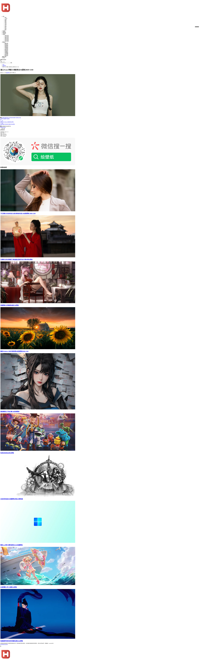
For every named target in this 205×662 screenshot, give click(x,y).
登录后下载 (3, 127)
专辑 (4, 42)
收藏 (5, 118)
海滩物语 (6, 52)
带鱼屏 (4, 30)
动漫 (5, 19)
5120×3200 (7, 40)
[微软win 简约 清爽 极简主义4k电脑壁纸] (37, 542)
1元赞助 (4, 56)
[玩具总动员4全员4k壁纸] (37, 450)
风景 (5, 17)
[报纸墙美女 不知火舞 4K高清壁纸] (37, 409)
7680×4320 (7, 35)
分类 (3, 16)
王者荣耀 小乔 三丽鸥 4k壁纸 (8, 587)
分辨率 (4, 34)
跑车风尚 (6, 55)
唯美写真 (6, 117)
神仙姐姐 (6, 45)
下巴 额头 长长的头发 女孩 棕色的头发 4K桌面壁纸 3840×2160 (18, 213)
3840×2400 (7, 38)
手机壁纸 (4, 33)
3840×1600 (7, 41)
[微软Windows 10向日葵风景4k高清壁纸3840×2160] (37, 348)
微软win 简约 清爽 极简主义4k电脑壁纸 (11, 545)
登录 (5, 59)
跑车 (5, 29)
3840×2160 (7, 37)
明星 (5, 20)
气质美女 (17, 117)
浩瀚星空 (6, 51)
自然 (5, 28)
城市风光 (6, 46)
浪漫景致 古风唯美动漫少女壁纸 (9, 305)
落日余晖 (6, 54)
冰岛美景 (6, 48)
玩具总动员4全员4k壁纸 (7, 453)
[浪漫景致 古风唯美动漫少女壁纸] (37, 302)
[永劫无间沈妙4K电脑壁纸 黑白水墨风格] (37, 496)
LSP (4, 57)
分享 (2, 118)
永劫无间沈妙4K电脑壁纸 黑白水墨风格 (11, 499)
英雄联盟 (6, 47)
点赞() (8, 118)
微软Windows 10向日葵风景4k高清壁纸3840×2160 (14, 351)
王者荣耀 (6, 53)
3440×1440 (7, 39)
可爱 (5, 23)
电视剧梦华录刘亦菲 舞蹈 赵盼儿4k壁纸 (11, 641)
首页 (3, 64)
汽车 (5, 25)
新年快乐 (6, 44)
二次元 (6, 18)
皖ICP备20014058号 (4, 644)
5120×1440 (7, 36)
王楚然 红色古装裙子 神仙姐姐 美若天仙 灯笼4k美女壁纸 (16, 259)
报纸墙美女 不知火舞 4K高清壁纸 (9, 411)
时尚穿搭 (13, 117)
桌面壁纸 (4, 32)
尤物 (5, 24)
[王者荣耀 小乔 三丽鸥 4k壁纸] (37, 584)
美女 (5, 27)
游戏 (5, 26)
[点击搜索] (11, 62)
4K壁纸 (3, 117)
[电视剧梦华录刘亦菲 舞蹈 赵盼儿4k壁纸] (37, 638)
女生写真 (10, 117)
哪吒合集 (6, 43)
